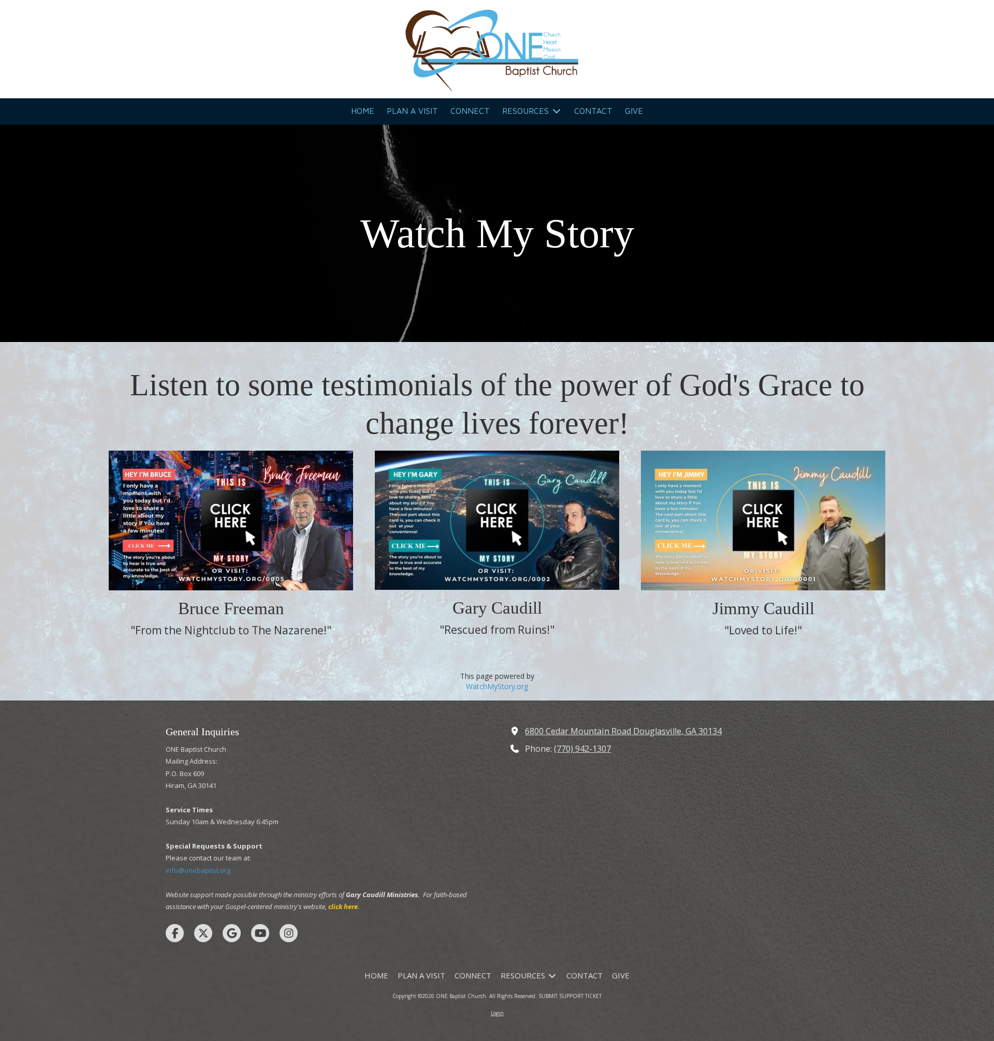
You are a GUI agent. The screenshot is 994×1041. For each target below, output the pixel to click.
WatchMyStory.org (497, 686)
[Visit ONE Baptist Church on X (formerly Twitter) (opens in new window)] (203, 933)
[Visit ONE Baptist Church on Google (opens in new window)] (232, 933)
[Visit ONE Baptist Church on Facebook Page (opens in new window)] (175, 933)
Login (497, 1013)
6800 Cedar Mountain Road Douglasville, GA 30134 (623, 731)
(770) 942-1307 (582, 748)
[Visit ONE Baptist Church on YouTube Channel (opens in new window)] (260, 933)
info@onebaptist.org (198, 870)
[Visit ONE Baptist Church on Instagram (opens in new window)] (289, 933)
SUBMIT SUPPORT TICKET (570, 996)
